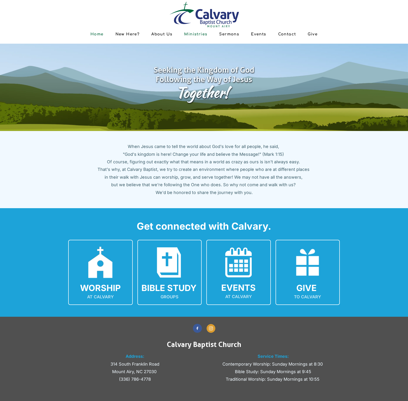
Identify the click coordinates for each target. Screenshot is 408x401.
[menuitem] (97, 34)
